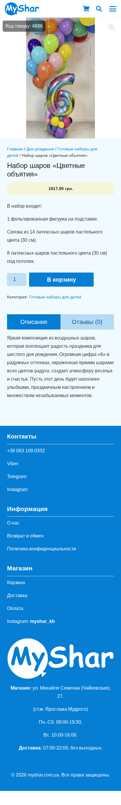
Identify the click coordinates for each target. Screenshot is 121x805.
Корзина (16, 582)
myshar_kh (42, 621)
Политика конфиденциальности (41, 548)
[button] (99, 9)
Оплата (15, 608)
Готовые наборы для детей (55, 297)
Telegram (16, 476)
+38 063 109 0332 (26, 450)
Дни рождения (40, 149)
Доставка (17, 595)
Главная (15, 149)
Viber (12, 463)
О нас (13, 522)
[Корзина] (86, 9)
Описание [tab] (33, 322)
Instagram (17, 489)
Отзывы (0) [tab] (87, 322)
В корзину (61, 279)
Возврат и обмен (25, 535)
